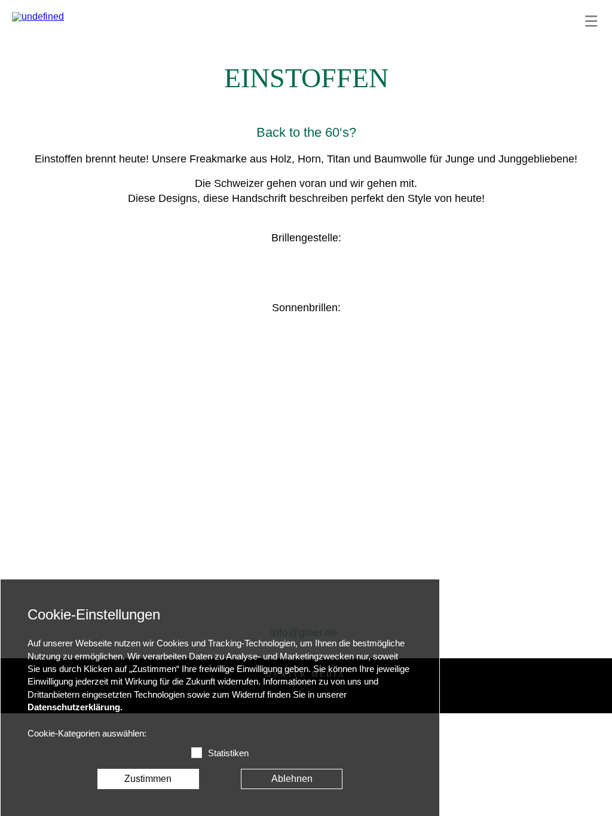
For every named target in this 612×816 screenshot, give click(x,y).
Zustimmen (148, 779)
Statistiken (228, 753)
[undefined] (38, 17)
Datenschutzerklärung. (75, 707)
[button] (591, 21)
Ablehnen (292, 779)
